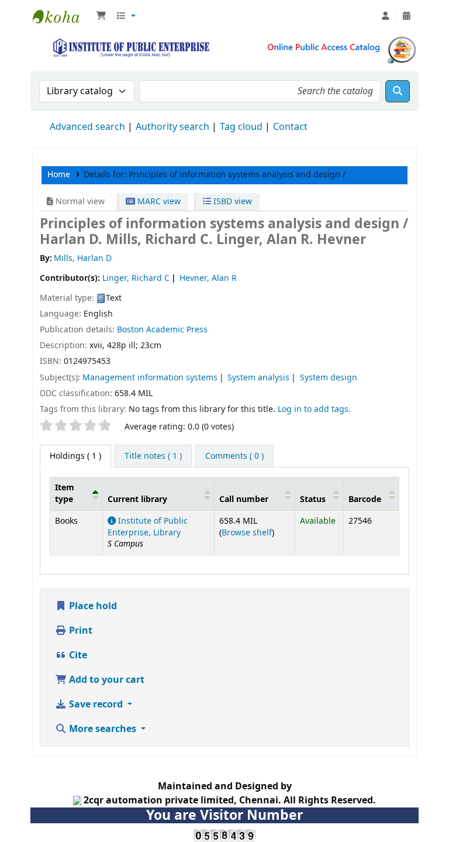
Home (58, 175)
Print (79, 631)
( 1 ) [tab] (75, 456)
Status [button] (313, 499)
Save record (96, 704)
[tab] (153, 456)
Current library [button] (137, 499)
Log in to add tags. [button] (314, 409)
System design (328, 378)
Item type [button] (64, 493)
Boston (130, 330)
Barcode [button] (364, 499)
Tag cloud (241, 127)
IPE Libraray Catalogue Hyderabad (62, 16)
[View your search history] (406, 16)
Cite (77, 655)
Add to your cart (105, 680)
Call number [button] (243, 499)
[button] (101, 16)
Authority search (172, 127)
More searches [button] (103, 729)
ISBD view (231, 201)
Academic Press (177, 330)
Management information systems (149, 378)
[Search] (397, 91)
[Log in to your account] (385, 16)
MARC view (158, 201)
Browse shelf (247, 533)
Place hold (92, 606)
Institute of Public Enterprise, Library (148, 526)
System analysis (258, 378)
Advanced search (87, 127)
